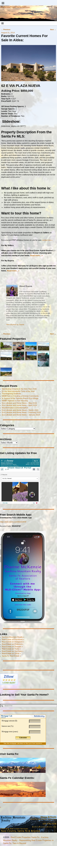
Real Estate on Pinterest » (12, 644)
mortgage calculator (17, 743)
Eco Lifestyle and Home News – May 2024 (19, 403)
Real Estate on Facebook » (13, 639)
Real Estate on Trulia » (11, 649)
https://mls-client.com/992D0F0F (13, 522)
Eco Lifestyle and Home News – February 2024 (21, 412)
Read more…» (13, 271)
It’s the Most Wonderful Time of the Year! (18, 391)
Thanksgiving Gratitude (11, 394)
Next (53, 29)
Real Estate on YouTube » (12, 651)
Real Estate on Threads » (12, 647)
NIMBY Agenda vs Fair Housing (15, 401)
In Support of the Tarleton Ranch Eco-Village (20, 398)
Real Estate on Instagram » (13, 642)
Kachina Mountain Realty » (13, 637)
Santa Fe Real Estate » (11, 656)
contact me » (47, 240)
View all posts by (15, 324)
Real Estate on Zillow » (11, 653)
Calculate (23, 737)
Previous (5, 29)
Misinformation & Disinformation (15, 408)
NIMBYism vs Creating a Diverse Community (20, 396)
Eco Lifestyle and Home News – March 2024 (20, 410)
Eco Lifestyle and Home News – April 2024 (19, 405)
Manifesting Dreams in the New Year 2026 (19, 389)
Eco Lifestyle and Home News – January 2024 (21, 415)
